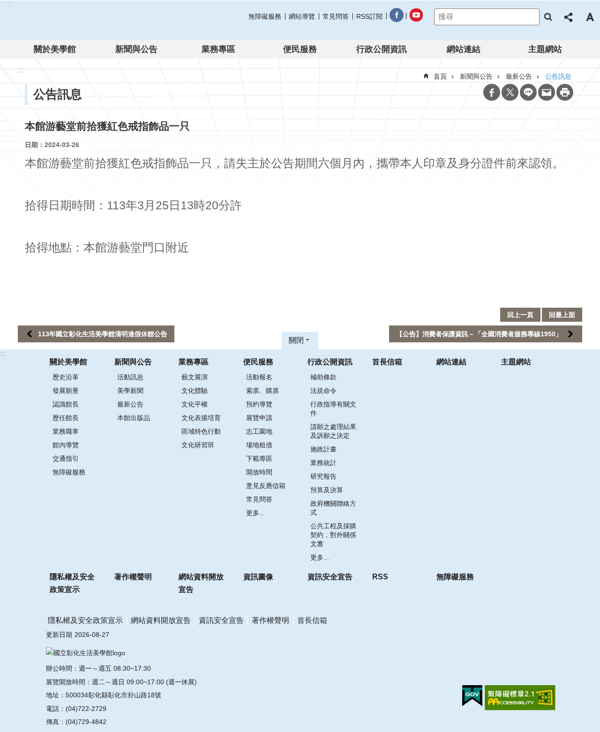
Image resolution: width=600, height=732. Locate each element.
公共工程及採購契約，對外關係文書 (333, 534)
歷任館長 (65, 417)
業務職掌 (65, 431)
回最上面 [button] (562, 314)
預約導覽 (259, 404)
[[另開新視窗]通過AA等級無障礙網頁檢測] (520, 697)
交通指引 (65, 458)
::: (3, 353)
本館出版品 (133, 417)
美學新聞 (130, 390)
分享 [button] (569, 16)
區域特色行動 (201, 431)
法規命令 (323, 390)
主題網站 (545, 49)
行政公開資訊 (381, 49)
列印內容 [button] (564, 92)
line (528, 92)
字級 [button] (589, 16)
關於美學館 (55, 49)
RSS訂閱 (369, 16)
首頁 (440, 76)
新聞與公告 (136, 49)
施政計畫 (323, 449)
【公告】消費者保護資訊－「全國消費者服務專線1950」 (479, 334)
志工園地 (259, 431)
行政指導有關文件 (333, 408)
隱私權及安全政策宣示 (72, 583)
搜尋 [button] (548, 16)
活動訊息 (130, 377)
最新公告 (130, 404)
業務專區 (218, 49)
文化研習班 (197, 445)
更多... (255, 513)
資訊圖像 (258, 577)
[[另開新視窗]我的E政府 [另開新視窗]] (472, 696)
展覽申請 (259, 417)
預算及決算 (326, 490)
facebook (396, 16)
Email (546, 92)
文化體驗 (194, 390)
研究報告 (323, 476)
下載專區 (259, 458)
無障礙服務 (264, 16)
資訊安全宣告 (330, 577)
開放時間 (259, 472)
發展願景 (65, 390)
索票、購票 (262, 390)
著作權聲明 (133, 577)
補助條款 (323, 377)
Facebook (491, 92)
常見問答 (335, 16)
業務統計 (323, 462)
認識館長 (65, 404)
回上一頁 (520, 314)
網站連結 (463, 49)
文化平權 (194, 404)
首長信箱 (387, 362)
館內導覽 (65, 445)
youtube (416, 16)
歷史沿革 (65, 377)
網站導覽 (302, 16)
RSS (380, 577)
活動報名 (259, 377)
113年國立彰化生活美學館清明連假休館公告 (102, 334)
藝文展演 (194, 377)
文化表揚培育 (201, 417)
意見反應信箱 (265, 485)
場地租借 (259, 445)
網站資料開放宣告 (201, 583)
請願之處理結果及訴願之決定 (333, 431)
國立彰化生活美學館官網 (67, 20)
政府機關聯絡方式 (333, 508)
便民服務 (300, 49)
